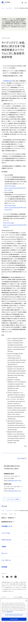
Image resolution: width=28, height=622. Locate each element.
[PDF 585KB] (21, 458)
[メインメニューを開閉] (26, 3)
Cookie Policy (9, 611)
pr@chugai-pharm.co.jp (14, 480)
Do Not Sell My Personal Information (14, 615)
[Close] (26, 600)
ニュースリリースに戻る (13, 499)
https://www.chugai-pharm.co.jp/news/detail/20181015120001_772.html (15, 188)
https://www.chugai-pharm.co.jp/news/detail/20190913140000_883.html (14, 225)
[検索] (22, 3)
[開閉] (26, 526)
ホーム (2, 8)
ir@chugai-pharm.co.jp (14, 491)
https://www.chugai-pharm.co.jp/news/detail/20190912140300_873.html (15, 208)
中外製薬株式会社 (7, 81)
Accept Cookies (14, 619)
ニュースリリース (9, 8)
